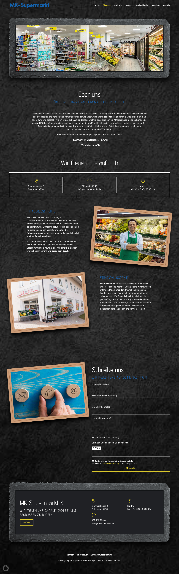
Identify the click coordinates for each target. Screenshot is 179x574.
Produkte (118, 5)
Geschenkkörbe (141, 5)
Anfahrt (27, 522)
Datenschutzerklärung (110, 463)
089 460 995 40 (89, 186)
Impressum (82, 555)
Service (128, 5)
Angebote (156, 5)
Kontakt (166, 5)
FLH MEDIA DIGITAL (112, 561)
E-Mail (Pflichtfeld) (101, 407)
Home (97, 5)
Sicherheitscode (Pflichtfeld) (105, 437)
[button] (6, 568)
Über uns (107, 5)
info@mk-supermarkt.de (89, 189)
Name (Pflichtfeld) (101, 384)
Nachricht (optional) (101, 418)
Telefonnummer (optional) (104, 395)
